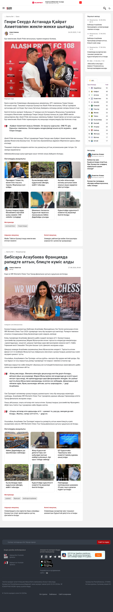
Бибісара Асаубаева (29, 498)
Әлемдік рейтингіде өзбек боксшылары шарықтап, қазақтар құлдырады (60, 240)
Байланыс (53, 594)
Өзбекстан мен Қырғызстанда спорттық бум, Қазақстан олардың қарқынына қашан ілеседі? (97, 164)
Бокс (17, 16)
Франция (17, 498)
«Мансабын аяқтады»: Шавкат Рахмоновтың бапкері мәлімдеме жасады (97, 66)
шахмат (8, 498)
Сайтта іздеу (103, 542)
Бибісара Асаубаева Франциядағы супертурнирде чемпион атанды (97, 27)
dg (47, 573)
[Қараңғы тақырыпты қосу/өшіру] (109, 8)
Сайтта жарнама (65, 594)
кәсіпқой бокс (10, 226)
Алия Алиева (14, 32)
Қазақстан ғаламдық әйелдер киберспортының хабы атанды (97, 183)
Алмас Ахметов (15, 267)
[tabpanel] (98, 113)
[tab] (92, 80)
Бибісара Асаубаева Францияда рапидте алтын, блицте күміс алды (97, 40)
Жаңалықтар (20, 252)
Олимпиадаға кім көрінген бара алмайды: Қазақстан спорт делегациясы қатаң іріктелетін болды (22, 513)
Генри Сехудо (22, 226)
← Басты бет (9, 16)
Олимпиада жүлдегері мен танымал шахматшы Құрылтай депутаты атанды (60, 512)
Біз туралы (43, 594)
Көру (98, 555)
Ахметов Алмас (98, 154)
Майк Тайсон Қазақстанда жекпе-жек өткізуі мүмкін (20, 240)
